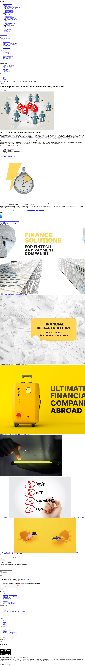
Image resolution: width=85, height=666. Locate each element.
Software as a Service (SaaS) (9, 65)
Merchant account (6, 597)
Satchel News (5, 76)
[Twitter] (42, 216)
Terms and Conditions (7, 630)
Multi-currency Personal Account (10, 596)
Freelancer (5, 616)
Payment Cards (6, 53)
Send (2, 589)
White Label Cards (7, 58)
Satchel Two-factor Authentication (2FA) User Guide (14, 611)
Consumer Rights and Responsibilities (11, 633)
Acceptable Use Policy (7, 631)
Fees (4, 609)
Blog (4, 77)
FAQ (4, 607)
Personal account (6, 599)
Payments (9, 81)
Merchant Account (6, 45)
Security (4, 610)
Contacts (4, 622)
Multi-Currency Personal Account (10, 44)
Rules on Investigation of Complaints (10, 634)
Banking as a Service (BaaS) (9, 57)
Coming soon (5, 69)
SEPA (5, 90)
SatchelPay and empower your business (35, 210)
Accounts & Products (7, 4)
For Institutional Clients (7, 67)
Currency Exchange (7, 55)
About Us (5, 620)
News (4, 623)
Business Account (6, 42)
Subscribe (2, 560)
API (3, 59)
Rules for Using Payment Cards (9, 632)
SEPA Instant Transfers (7, 61)
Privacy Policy (6, 628)
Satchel (1, 81)
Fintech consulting (6, 31)
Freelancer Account (7, 46)
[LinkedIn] (42, 218)
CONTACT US (3, 35)
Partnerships (5, 30)
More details (12, 155)
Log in (1, 33)
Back (2, 83)
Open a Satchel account (5, 155)
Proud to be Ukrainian (7, 615)
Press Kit (4, 79)
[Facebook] (42, 214)
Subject (14, 557)
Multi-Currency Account (8, 56)
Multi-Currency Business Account (10, 43)
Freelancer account (7, 598)
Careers (4, 624)
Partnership (5, 70)
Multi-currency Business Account (10, 595)
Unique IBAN (6, 52)
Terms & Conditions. (26, 579)
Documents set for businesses (9, 603)
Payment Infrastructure (7, 66)
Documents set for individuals (9, 602)
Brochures (5, 78)
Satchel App (5, 601)
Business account (6, 593)
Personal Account (6, 48)
